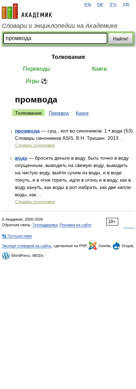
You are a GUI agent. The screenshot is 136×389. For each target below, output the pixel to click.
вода (21, 158)
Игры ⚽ (37, 81)
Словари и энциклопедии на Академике (60, 25)
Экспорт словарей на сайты (26, 246)
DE (100, 5)
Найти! (120, 38)
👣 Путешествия (17, 236)
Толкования (68, 57)
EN (87, 5)
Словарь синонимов (35, 145)
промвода (27, 131)
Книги (99, 69)
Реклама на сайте (75, 225)
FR (126, 5)
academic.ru (27, 11)
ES (113, 5)
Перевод (59, 113)
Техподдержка (45, 225)
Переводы (36, 69)
